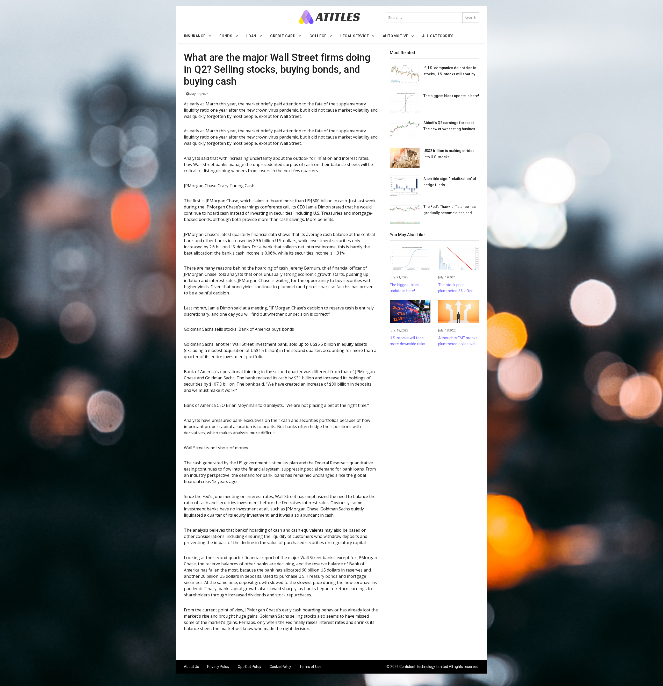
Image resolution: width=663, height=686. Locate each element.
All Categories (438, 36)
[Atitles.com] (329, 17)
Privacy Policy (218, 667)
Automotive (395, 36)
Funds (225, 36)
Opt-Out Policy (249, 667)
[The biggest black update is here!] (405, 103)
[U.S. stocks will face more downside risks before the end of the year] (410, 311)
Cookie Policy (280, 667)
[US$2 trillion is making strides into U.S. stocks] (405, 158)
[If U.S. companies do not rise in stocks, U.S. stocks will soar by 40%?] (405, 75)
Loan (251, 36)
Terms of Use (310, 667)
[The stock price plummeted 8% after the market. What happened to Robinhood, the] (458, 258)
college (318, 36)
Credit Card (283, 36)
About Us (191, 667)
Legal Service (354, 36)
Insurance (195, 36)
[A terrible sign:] (405, 186)
